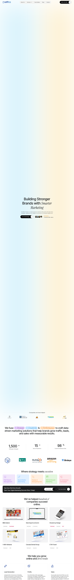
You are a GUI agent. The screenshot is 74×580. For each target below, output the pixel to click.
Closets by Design (55, 523)
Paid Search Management (8, 481)
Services (29, 2)
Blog (43, 2)
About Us (23, 2)
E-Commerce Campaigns (64, 481)
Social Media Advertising (22, 481)
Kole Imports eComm (32, 523)
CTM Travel (53, 544)
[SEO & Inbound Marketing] (47, 477)
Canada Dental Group (32, 544)
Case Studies (37, 2)
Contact (48, 2)
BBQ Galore (6, 523)
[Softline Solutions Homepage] (7, 2)
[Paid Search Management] (5, 477)
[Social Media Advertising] (19, 477)
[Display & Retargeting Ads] (33, 477)
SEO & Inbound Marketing (50, 481)
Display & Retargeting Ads (37, 481)
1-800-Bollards (7, 544)
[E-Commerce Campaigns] (61, 477)
